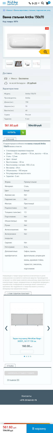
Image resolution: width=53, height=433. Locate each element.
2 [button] (26, 356)
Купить (11, 132)
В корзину (39, 428)
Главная (4, 10)
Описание (10, 139)
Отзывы (10, 366)
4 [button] (30, 356)
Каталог (10, 10)
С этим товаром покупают (18, 294)
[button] (47, 42)
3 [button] (28, 356)
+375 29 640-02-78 (28, 400)
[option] (27, 328)
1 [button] (24, 356)
